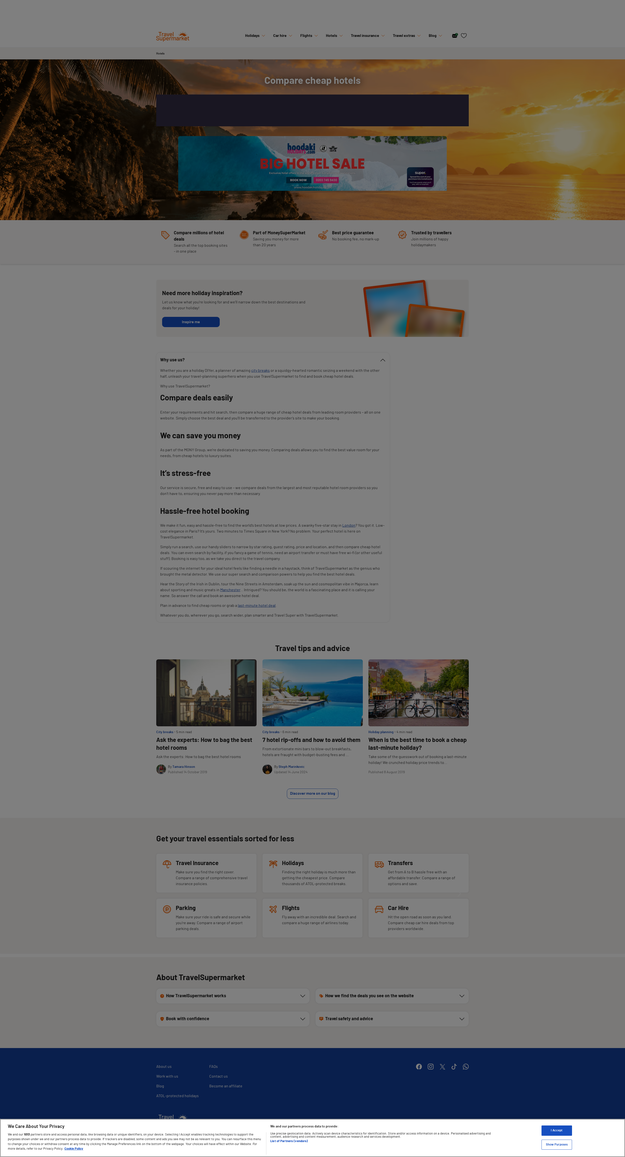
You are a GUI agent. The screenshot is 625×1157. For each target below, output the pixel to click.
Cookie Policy (73, 1148)
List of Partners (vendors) (289, 1141)
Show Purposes (557, 1144)
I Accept (556, 1130)
